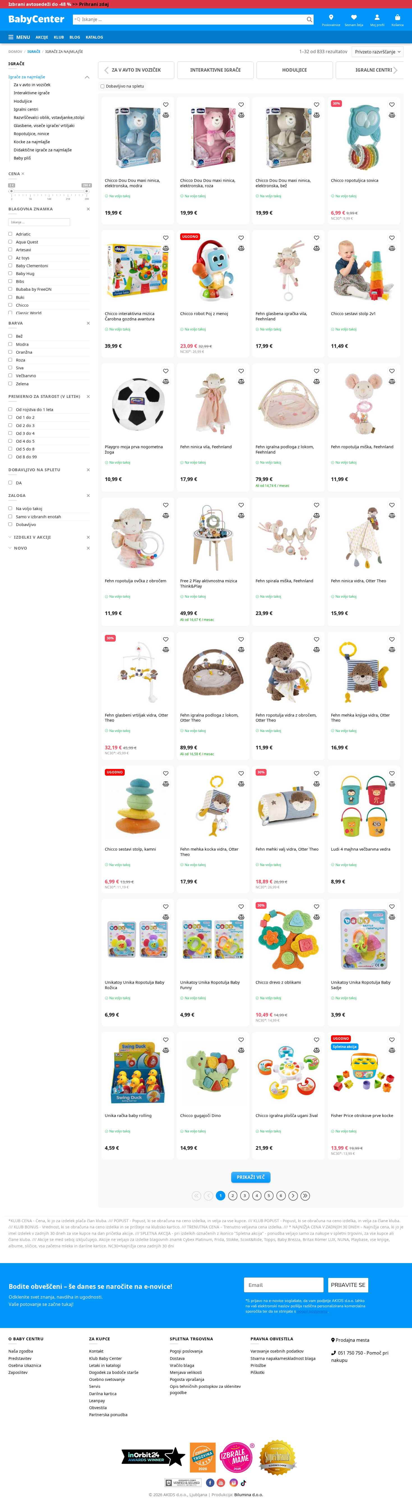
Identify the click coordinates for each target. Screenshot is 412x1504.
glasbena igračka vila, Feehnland (281, 316)
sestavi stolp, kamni (130, 849)
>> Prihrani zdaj (90, 4)
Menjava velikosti (186, 1372)
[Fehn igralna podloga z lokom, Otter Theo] (213, 672)
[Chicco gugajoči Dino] (213, 1073)
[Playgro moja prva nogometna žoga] (138, 404)
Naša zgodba (20, 1351)
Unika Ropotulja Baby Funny (210, 985)
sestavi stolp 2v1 (353, 313)
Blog (75, 37)
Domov (15, 51)
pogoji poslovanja (312, 1311)
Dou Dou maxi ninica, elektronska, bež (283, 183)
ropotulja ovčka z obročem (135, 580)
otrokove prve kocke (362, 1115)
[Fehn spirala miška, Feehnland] (288, 538)
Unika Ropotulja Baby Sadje (360, 985)
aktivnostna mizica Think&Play (208, 583)
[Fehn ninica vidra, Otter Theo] (364, 538)
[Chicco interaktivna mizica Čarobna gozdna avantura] (138, 271)
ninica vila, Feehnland (206, 446)
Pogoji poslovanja (186, 1351)
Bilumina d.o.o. (248, 1494)
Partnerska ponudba (108, 1414)
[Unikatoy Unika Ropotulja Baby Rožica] (138, 939)
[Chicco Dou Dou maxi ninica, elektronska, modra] (138, 137)
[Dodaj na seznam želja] (165, 104)
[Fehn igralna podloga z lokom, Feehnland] (288, 404)
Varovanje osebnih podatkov (277, 1351)
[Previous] (107, 70)
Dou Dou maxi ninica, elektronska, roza (207, 183)
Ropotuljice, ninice (31, 133)
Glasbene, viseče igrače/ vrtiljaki (44, 125)
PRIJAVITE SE (348, 1285)
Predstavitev (19, 1358)
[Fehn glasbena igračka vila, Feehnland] (288, 271)
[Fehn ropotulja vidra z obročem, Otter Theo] (288, 672)
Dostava (177, 1358)
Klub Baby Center (105, 1358)
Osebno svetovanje (107, 1379)
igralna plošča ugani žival (287, 1115)
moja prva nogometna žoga (134, 449)
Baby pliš (22, 158)
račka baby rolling (128, 1115)
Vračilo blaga (182, 1365)
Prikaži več (251, 1177)
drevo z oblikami (278, 982)
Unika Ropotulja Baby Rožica (134, 985)
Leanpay (97, 1400)
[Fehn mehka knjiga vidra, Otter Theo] (364, 672)
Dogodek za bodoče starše (113, 1372)
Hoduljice (23, 101)
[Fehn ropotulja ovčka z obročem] (138, 538)
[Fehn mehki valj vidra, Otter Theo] (288, 806)
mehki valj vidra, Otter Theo (287, 849)
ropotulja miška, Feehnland (362, 446)
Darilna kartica (103, 1393)
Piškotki (258, 1372)
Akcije (42, 37)
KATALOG (94, 37)
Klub (59, 37)
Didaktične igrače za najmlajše (43, 149)
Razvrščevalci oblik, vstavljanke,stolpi (49, 117)
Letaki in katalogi (105, 1365)
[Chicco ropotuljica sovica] (364, 137)
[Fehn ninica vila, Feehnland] (213, 404)
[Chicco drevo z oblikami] (288, 939)
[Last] (305, 1196)
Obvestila (98, 1407)
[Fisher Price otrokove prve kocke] (364, 1073)
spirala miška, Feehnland (284, 580)
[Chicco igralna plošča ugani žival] (288, 1073)
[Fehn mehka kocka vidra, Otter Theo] (213, 806)
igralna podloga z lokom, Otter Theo (209, 718)
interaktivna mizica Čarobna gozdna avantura (129, 316)
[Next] (394, 70)
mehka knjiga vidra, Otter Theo (360, 718)
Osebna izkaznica (24, 1365)
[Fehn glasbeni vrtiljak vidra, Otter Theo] (138, 672)
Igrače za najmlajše (26, 76)
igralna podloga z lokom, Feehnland (285, 449)
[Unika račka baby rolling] (138, 1073)
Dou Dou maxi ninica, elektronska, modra (132, 183)
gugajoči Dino (200, 1115)
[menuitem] (42, 37)
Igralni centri (26, 109)
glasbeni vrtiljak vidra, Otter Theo (136, 718)
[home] (36, 19)
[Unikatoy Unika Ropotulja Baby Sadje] (364, 939)
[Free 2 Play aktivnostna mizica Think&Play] (213, 538)
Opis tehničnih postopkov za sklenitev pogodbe (205, 1389)
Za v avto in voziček (32, 84)
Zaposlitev (17, 1372)
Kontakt (96, 1351)
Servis (94, 1386)
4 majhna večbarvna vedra (360, 849)
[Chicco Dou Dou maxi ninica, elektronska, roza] (213, 137)
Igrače (33, 51)
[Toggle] (87, 77)
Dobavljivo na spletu (125, 86)
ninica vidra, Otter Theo (358, 580)
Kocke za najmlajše (32, 141)
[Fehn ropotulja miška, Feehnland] (364, 404)
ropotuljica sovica (354, 180)
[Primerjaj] (166, 115)
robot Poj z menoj (204, 313)
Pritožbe (258, 1365)
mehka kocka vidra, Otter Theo (209, 852)
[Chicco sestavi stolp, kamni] (138, 806)
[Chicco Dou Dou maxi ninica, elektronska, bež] (288, 137)
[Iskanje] (309, 19)
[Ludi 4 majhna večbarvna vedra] (364, 806)
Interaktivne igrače (32, 92)
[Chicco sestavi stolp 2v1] (364, 271)
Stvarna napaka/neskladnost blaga (283, 1358)
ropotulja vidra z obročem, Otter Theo (286, 718)
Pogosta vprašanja (187, 1379)
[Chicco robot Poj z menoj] (213, 271)
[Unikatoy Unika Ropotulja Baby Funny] (213, 939)
